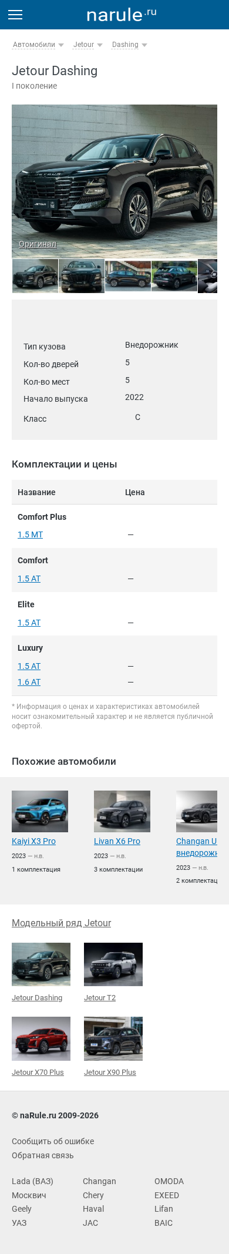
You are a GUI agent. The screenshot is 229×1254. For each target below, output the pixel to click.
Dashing (125, 45)
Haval (93, 1208)
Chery (93, 1195)
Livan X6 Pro (117, 841)
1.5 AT (29, 578)
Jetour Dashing (37, 997)
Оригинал (37, 243)
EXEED (166, 1195)
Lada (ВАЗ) (32, 1181)
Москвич (29, 1195)
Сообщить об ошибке (53, 1141)
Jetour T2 (100, 997)
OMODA (169, 1181)
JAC (90, 1223)
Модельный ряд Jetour (61, 923)
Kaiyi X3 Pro (34, 841)
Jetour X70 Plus (38, 1072)
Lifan (163, 1208)
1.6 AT (29, 682)
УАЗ (19, 1223)
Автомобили (34, 45)
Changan (99, 1181)
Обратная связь (43, 1155)
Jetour (83, 45)
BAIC (163, 1223)
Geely (22, 1208)
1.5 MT (30, 534)
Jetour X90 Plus (110, 1072)
